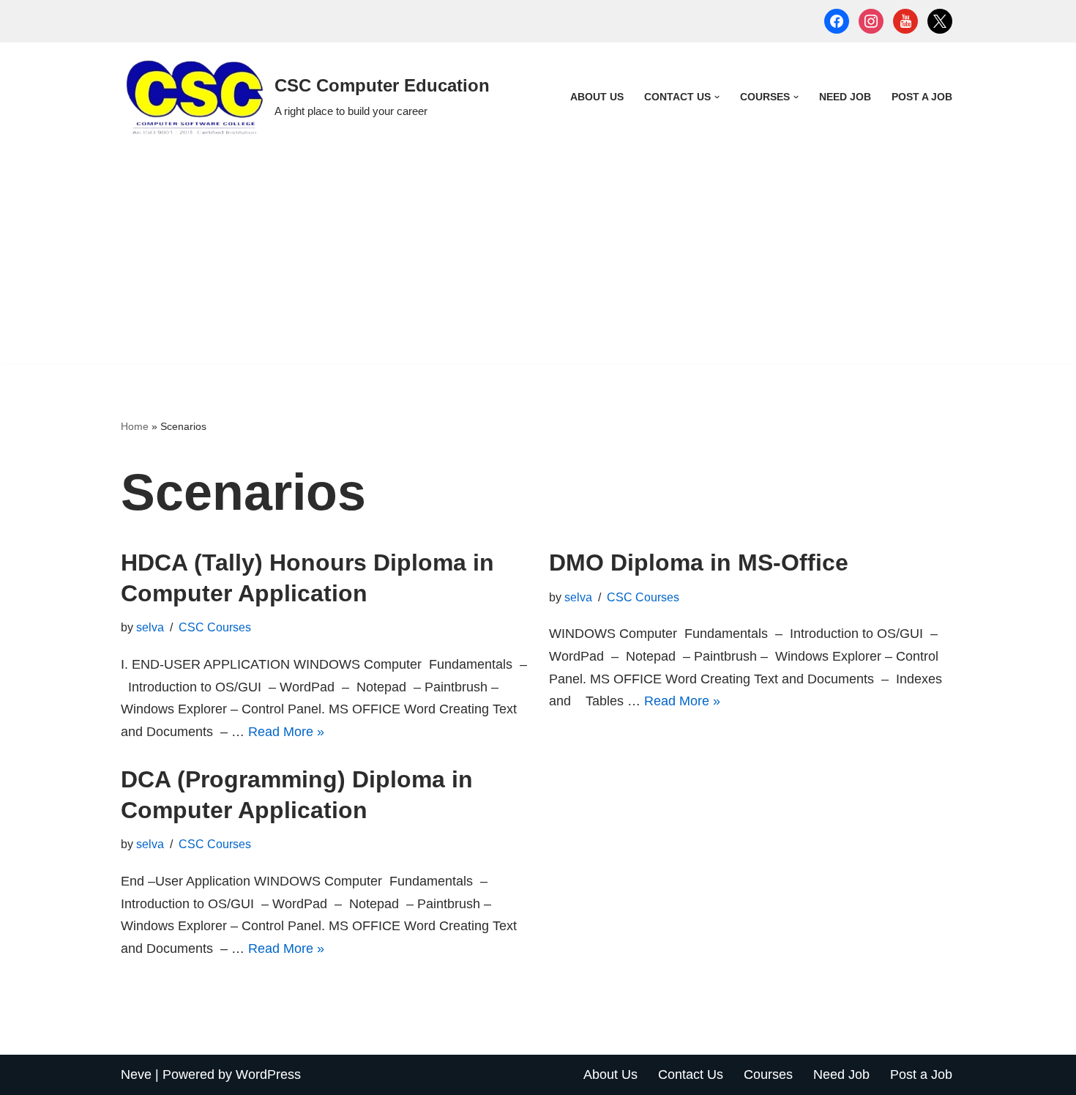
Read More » (286, 731)
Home (135, 426)
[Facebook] (836, 20)
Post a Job (922, 97)
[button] (717, 97)
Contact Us (690, 1074)
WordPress (268, 1074)
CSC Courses (215, 627)
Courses (768, 1074)
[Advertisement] (538, 261)
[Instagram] (871, 20)
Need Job (845, 97)
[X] (939, 20)
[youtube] (905, 20)
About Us (597, 97)
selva (150, 627)
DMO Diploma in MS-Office (698, 562)
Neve (136, 1074)
